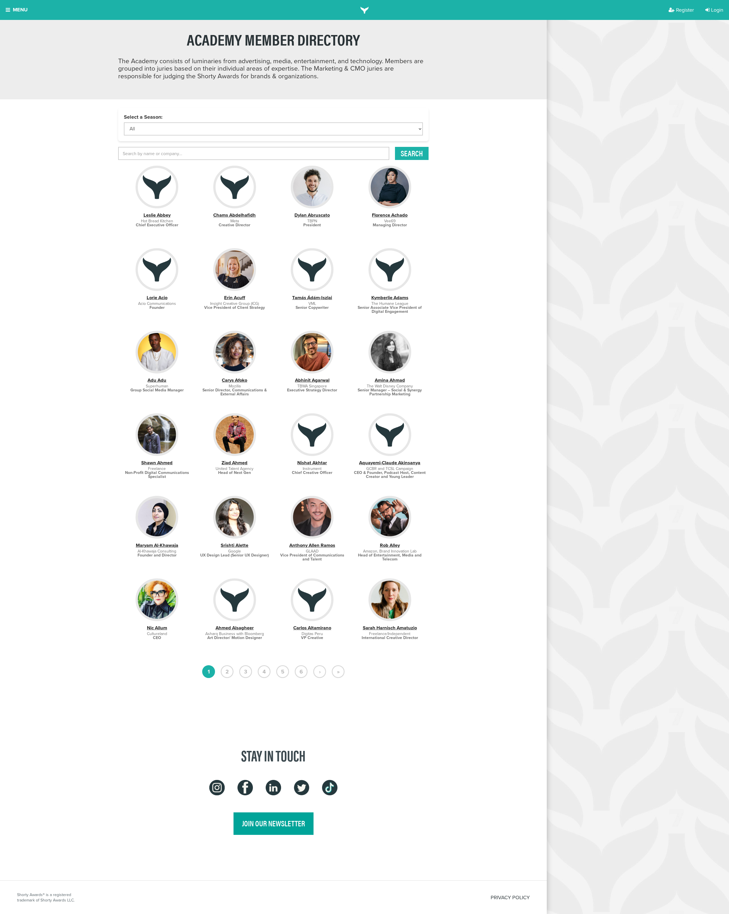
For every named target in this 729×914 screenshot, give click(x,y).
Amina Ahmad (390, 380)
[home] (364, 10)
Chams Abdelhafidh (234, 215)
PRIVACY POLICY (510, 897)
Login (717, 9)
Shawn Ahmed (157, 462)
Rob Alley (390, 545)
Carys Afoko (234, 380)
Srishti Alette (234, 545)
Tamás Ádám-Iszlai (312, 297)
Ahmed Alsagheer (235, 627)
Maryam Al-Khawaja (157, 545)
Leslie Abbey (157, 215)
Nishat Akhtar (312, 462)
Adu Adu (157, 380)
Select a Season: (143, 117)
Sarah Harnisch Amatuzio (390, 627)
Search (412, 153)
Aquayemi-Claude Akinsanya (389, 462)
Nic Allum (157, 627)
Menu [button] (20, 9)
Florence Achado (389, 215)
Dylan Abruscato (312, 215)
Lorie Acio (157, 297)
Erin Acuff (234, 297)
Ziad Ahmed (234, 462)
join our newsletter (273, 823)
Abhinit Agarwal (312, 380)
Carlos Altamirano (312, 627)
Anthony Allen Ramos (312, 545)
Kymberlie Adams (389, 297)
